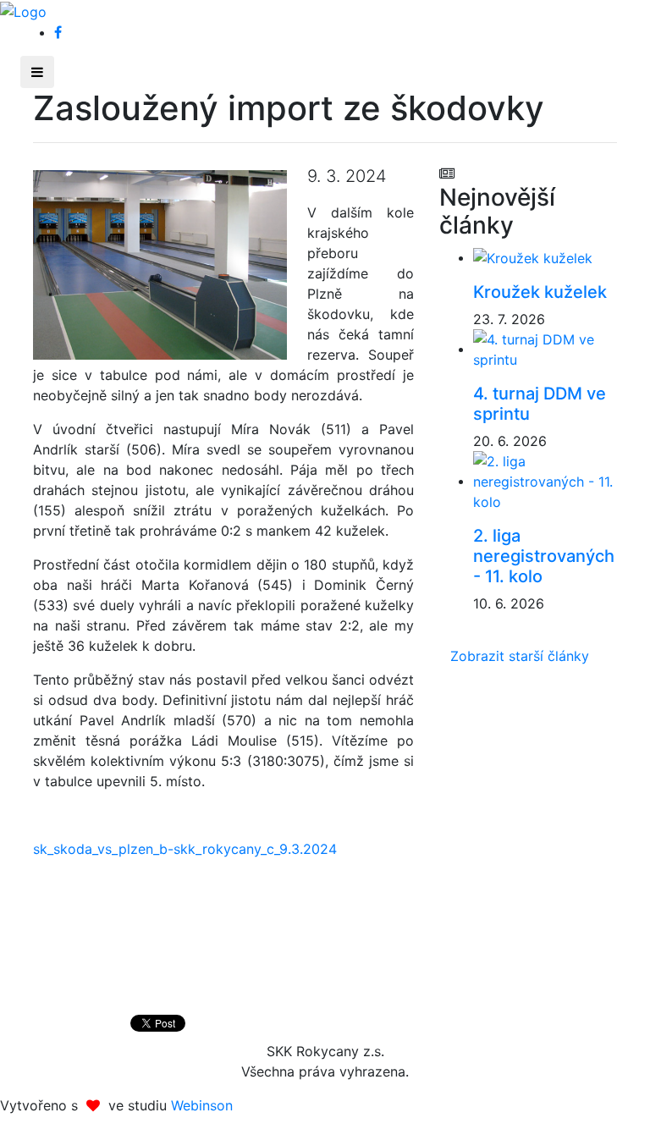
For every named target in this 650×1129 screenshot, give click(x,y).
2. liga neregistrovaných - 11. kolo (543, 556)
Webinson (202, 1105)
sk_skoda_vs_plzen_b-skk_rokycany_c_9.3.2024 (185, 848)
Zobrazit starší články (519, 655)
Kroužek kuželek (540, 292)
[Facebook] (58, 32)
